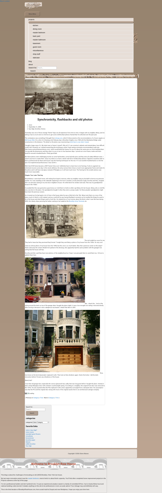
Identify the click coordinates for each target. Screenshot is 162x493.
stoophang (29, 436)
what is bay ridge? (31, 430)
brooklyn (37, 129)
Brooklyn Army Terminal (76, 201)
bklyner (28, 442)
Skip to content (5, 1)
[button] (32, 71)
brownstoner (30, 438)
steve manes (30, 432)
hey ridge (29, 446)
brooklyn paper (30, 440)
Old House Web (30, 140)
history (43, 129)
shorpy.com (58, 138)
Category (36, 398)
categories (29, 422)
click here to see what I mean (79, 142)
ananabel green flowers (33, 434)
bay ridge (31, 129)
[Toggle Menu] (81, 22)
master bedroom (33, 478)
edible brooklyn (30, 444)
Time (41, 398)
